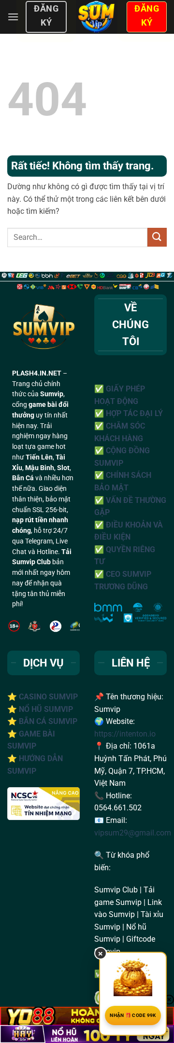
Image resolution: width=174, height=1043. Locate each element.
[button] (13, 16)
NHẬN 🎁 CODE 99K (133, 1015)
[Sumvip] (96, 17)
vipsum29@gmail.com (132, 832)
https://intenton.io (125, 733)
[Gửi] (157, 237)
